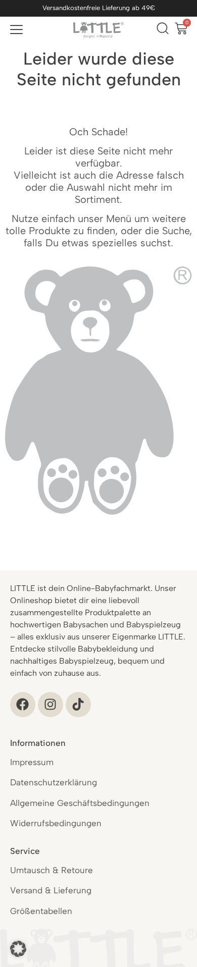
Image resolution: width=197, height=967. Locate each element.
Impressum (32, 762)
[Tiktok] (78, 704)
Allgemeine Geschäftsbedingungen (80, 803)
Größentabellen (41, 911)
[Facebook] (22, 704)
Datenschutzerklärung (53, 782)
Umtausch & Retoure (51, 870)
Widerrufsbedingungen (56, 823)
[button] (18, 949)
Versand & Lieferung (50, 890)
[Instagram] (50, 704)
